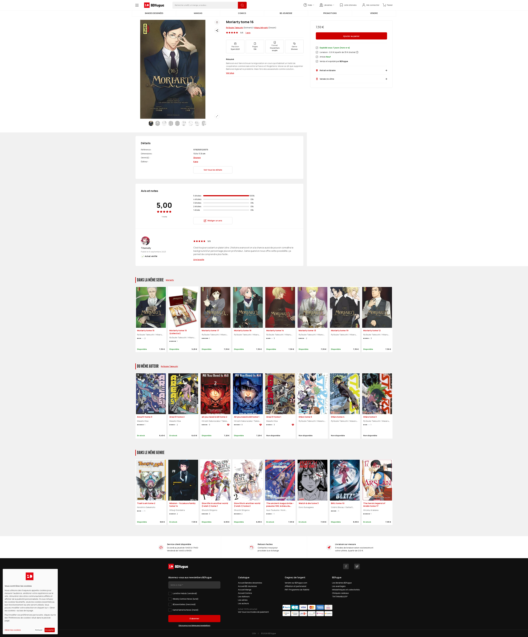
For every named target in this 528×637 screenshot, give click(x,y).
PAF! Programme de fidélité (297, 589)
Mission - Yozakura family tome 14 (182, 505)
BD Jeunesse (286, 13)
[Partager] (217, 30)
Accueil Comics (245, 593)
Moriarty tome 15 (145, 330)
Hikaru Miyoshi (261, 27)
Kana (195, 161)
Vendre (374, 13)
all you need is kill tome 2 (214, 416)
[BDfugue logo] (154, 5)
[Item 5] (184, 123)
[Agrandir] (217, 116)
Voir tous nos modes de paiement (253, 612)
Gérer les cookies (13, 630)
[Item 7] (197, 123)
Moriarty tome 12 (372, 330)
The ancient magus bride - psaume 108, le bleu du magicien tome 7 (280, 506)
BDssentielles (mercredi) (184, 604)
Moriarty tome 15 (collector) (178, 332)
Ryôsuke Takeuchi (234, 27)
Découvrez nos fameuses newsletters (194, 625)
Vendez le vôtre (327, 79)
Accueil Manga (244, 589)
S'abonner (194, 618)
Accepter (49, 630)
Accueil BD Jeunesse (247, 586)
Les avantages (339, 586)
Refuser (38, 630)
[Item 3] (170, 123)
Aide (310, 5)
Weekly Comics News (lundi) (185, 599)
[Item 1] (157, 123)
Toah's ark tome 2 (146, 503)
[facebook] (346, 566)
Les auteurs (243, 603)
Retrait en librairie (328, 70)
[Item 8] (203, 123)
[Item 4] (177, 123)
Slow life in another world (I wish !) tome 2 (247, 505)
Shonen (197, 157)
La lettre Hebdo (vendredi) (185, 593)
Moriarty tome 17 (210, 330)
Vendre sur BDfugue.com (296, 582)
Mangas (198, 13)
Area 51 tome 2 (177, 416)
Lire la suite (198, 259)
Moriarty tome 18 (242, 330)
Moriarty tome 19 (339, 330)
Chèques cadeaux (340, 593)
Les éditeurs (244, 596)
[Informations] (357, 52)
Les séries (243, 600)
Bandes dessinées (154, 13)
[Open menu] (137, 5)
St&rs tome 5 (305, 416)
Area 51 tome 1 (273, 416)
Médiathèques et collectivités (346, 589)
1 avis (247, 32)
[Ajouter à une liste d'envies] (217, 22)
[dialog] (30, 601)
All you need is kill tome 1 (246, 416)
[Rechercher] (242, 5)
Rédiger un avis (214, 220)
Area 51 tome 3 (144, 416)
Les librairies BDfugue (342, 582)
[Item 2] (164, 123)
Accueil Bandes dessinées (250, 582)
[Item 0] (150, 123)
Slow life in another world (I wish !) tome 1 (215, 505)
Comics (242, 13)
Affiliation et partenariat (295, 586)
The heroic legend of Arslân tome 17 (374, 505)
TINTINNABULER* (340, 596)
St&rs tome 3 (370, 416)
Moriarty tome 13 (307, 330)
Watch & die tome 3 (309, 503)
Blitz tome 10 (337, 503)
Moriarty (170, 280)
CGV (254, 633)
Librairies (328, 5)
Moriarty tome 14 (275, 330)
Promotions (330, 13)
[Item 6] (190, 123)
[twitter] (357, 566)
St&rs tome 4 (337, 416)
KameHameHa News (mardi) (185, 610)
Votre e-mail (176, 585)
